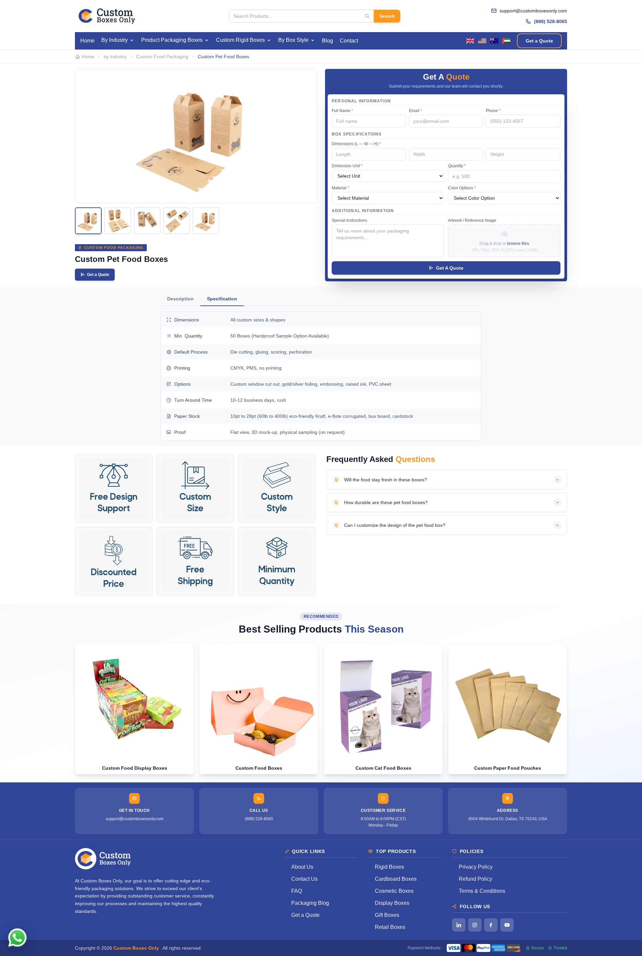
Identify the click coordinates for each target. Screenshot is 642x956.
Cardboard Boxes (396, 879)
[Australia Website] (494, 41)
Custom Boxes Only (136, 948)
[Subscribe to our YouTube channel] (507, 925)
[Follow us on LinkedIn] (458, 925)
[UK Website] (470, 41)
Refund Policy (475, 879)
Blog (327, 40)
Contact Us (304, 879)
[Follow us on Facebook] (491, 925)
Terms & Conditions (482, 891)
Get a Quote (539, 40)
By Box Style (293, 40)
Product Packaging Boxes (172, 40)
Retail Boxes (390, 927)
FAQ (296, 891)
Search (387, 16)
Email (415, 110)
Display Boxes (392, 903)
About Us (302, 867)
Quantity (457, 166)
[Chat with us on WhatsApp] (17, 938)
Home (87, 40)
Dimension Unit (347, 166)
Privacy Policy (476, 867)
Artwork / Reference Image (472, 220)
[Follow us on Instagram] (474, 925)
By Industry (114, 40)
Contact (349, 40)
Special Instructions (349, 220)
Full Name (342, 110)
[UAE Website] (506, 41)
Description (180, 298)
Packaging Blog (310, 903)
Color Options (462, 188)
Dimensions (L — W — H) (356, 143)
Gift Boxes (387, 915)
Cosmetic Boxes (394, 891)
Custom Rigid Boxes (240, 40)
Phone (493, 110)
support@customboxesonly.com (533, 10)
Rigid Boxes (389, 867)
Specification (222, 298)
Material (340, 188)
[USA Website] (482, 41)
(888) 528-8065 (550, 21)
